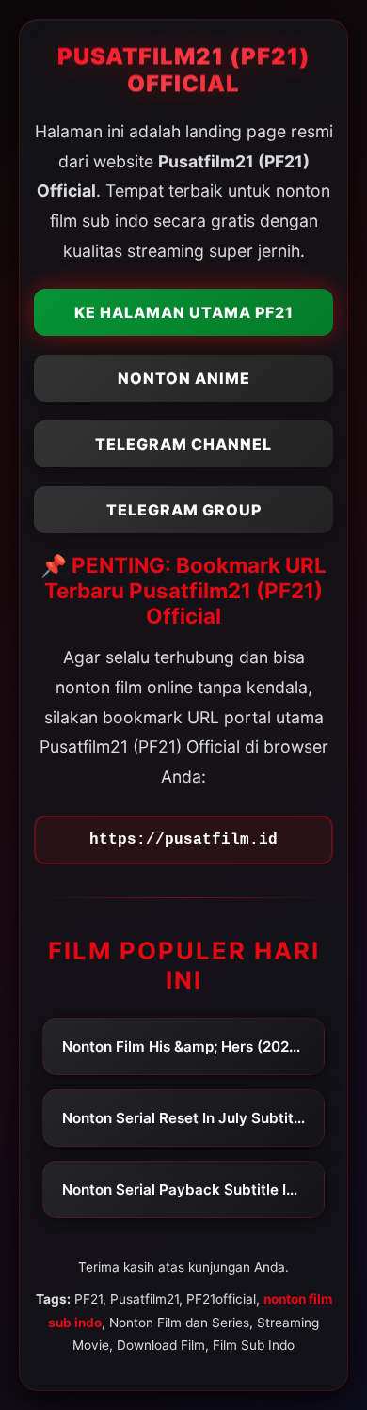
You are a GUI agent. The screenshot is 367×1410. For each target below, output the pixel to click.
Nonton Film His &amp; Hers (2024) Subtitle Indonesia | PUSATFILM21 (193, 1046)
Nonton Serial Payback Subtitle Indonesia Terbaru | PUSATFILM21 (193, 1189)
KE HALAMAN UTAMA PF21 (184, 312)
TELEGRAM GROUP (184, 509)
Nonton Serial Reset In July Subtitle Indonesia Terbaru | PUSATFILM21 (193, 1118)
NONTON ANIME (184, 378)
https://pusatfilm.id (183, 840)
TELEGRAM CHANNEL (183, 444)
